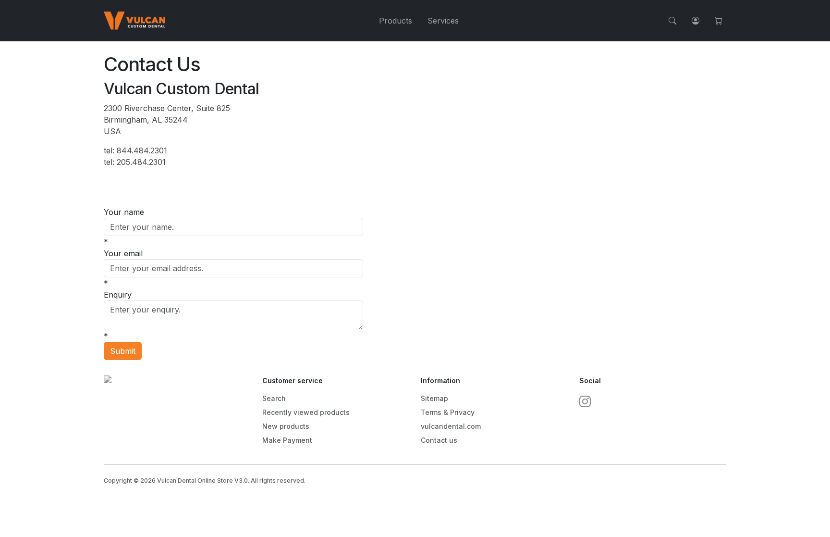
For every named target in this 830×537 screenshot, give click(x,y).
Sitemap (434, 398)
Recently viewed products (306, 412)
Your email (123, 253)
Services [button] (443, 20)
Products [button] (395, 20)
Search (274, 398)
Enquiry (118, 295)
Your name (124, 212)
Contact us (439, 440)
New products (285, 426)
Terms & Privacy (448, 412)
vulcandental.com (451, 426)
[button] (672, 20)
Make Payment (287, 440)
